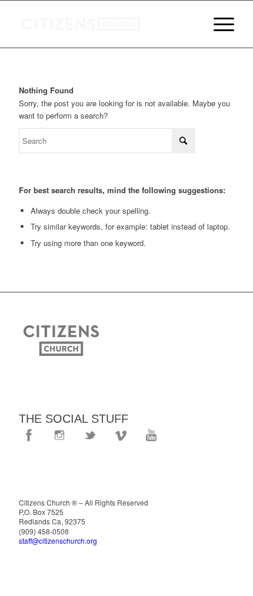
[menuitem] (218, 24)
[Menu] (218, 24)
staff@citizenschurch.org (58, 541)
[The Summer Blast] (105, 24)
